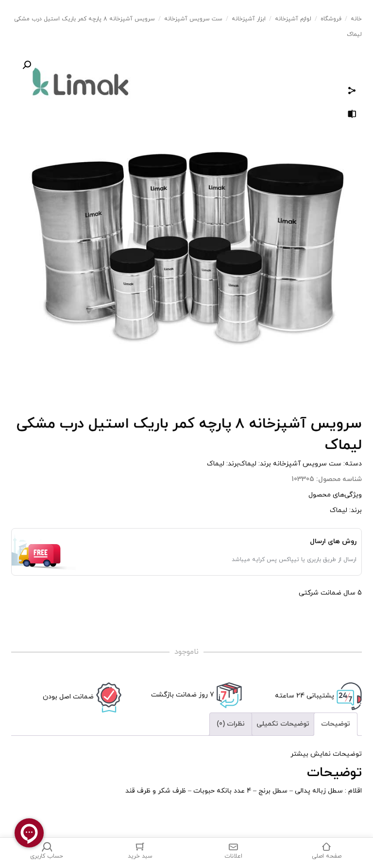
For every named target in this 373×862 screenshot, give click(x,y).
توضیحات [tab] (335, 724)
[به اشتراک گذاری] (352, 92)
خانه (356, 19)
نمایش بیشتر (310, 754)
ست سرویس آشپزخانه (193, 19)
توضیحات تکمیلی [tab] (282, 724)
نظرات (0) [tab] (231, 724)
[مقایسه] (352, 115)
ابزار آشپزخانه (249, 19)
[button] (26, 65)
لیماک (247, 463)
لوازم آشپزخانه (293, 19)
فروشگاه (331, 19)
